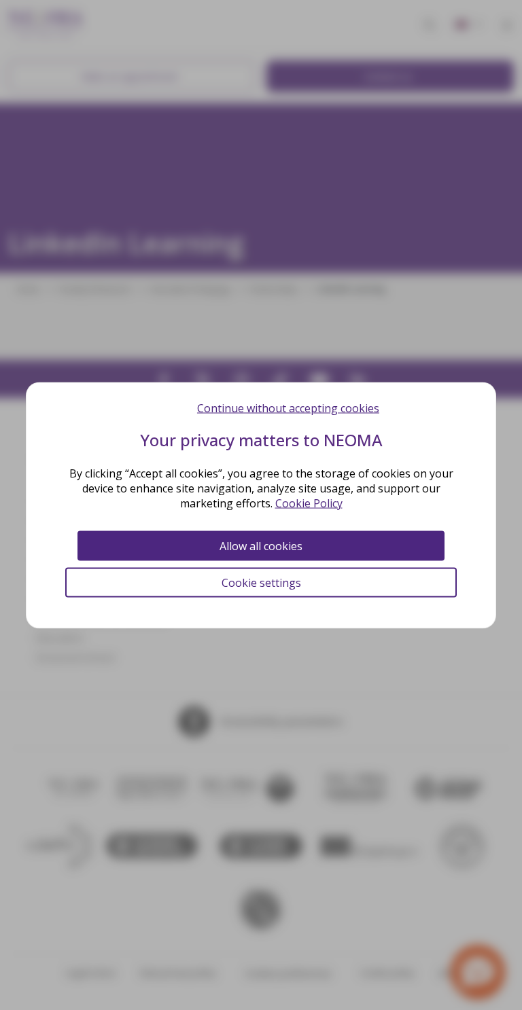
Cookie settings (261, 582)
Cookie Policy (309, 502)
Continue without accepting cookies (288, 407)
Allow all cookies (261, 545)
